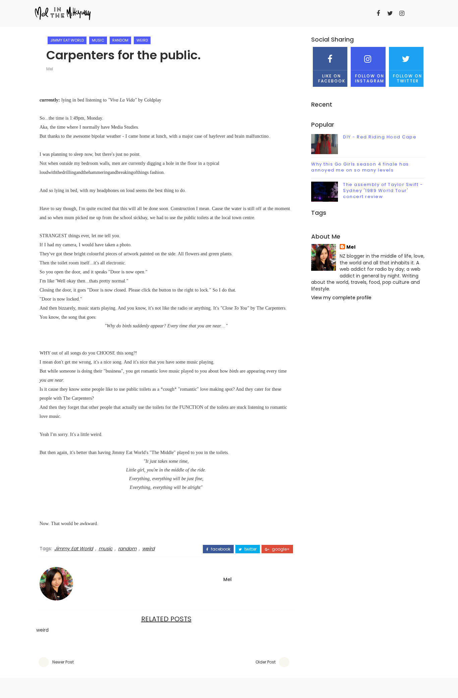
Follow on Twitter (407, 78)
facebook (220, 549)
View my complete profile (341, 297)
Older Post (265, 662)
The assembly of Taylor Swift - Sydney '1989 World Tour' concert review (383, 190)
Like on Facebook (331, 78)
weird (142, 40)
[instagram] (402, 13)
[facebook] (378, 13)
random (120, 40)
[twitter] (390, 13)
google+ (280, 549)
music (98, 40)
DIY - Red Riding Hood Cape (379, 137)
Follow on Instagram (369, 78)
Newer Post (63, 662)
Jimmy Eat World (67, 40)
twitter (249, 549)
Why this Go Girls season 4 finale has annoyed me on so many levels (360, 167)
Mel (49, 69)
